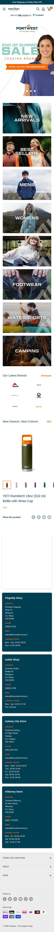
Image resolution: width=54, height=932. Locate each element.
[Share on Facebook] (33, 517)
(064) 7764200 (11, 820)
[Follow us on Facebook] (5, 899)
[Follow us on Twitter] (10, 899)
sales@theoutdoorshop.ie (16, 634)
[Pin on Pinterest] (39, 517)
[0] (49, 9)
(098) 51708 (10, 688)
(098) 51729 (10, 626)
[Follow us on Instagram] (15, 899)
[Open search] (37, 9)
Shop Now (27, 57)
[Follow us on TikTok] (26, 899)
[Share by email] (49, 517)
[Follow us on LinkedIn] (31, 899)
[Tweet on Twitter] (44, 517)
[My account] (43, 9)
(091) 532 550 (11, 750)
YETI (49, 421)
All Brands (46, 375)
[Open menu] (4, 9)
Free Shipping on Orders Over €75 (27, 2)
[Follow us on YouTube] (20, 899)
